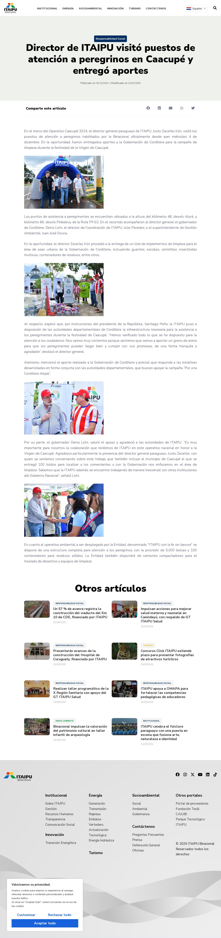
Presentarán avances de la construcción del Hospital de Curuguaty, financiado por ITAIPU (80, 655)
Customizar (26, 915)
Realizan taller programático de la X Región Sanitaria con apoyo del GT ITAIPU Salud (81, 693)
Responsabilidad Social (110, 38)
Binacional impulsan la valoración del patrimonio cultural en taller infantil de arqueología (80, 730)
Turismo (135, 8)
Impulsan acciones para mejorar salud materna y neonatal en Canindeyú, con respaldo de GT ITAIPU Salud (166, 615)
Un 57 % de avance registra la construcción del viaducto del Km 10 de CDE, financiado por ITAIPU (80, 613)
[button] (148, 108)
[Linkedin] (207, 774)
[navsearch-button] (215, 7)
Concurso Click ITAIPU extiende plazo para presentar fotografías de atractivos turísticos (167, 655)
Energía (68, 8)
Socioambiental (90, 8)
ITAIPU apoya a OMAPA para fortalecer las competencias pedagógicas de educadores (164, 693)
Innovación (115, 8)
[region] (45, 905)
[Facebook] (177, 774)
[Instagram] (185, 774)
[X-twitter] (192, 774)
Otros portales (189, 795)
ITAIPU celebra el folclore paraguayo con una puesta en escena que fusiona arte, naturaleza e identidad (164, 732)
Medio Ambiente (65, 720)
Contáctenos (156, 8)
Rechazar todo (59, 915)
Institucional (47, 8)
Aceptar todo (45, 923)
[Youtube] (200, 774)
